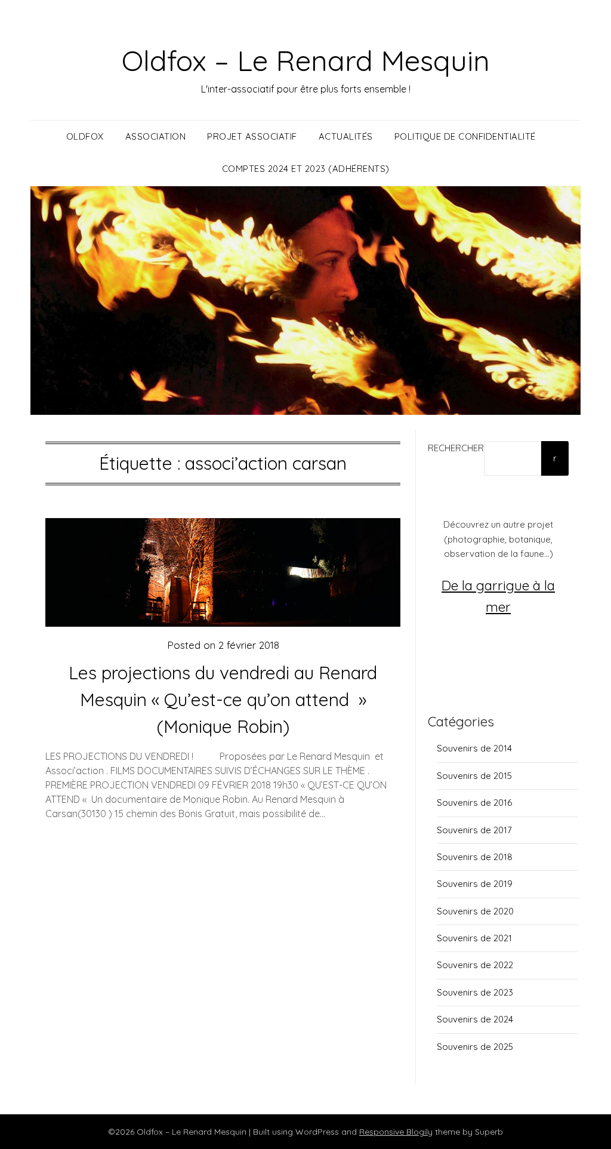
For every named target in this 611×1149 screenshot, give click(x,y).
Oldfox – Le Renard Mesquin (306, 60)
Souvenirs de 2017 (474, 830)
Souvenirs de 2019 (475, 883)
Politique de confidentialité (465, 136)
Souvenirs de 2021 (474, 938)
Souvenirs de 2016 (474, 802)
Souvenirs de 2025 (475, 1046)
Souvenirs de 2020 (475, 911)
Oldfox (85, 136)
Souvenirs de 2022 (475, 965)
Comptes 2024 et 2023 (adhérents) (306, 168)
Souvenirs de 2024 (475, 1019)
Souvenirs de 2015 (474, 775)
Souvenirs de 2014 (474, 748)
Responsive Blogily (396, 1131)
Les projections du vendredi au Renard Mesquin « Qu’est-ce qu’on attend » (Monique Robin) (223, 699)
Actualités (346, 136)
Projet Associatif (252, 136)
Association (155, 136)
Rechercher (456, 448)
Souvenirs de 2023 (475, 992)
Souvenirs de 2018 (475, 856)
